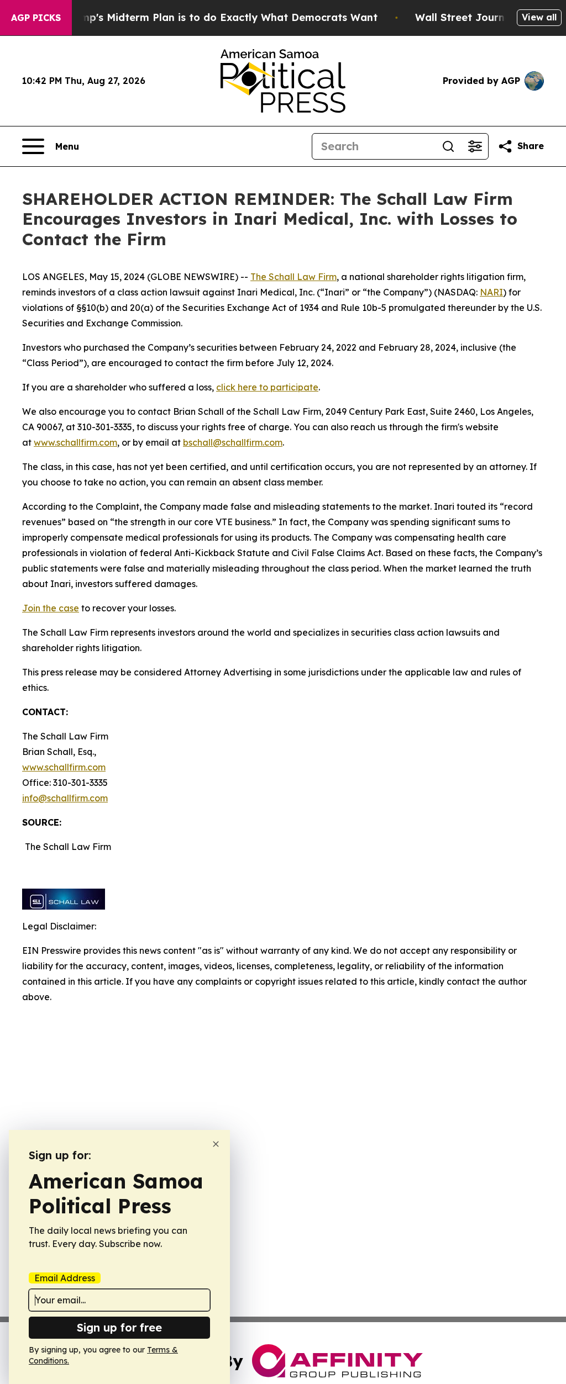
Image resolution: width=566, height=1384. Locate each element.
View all (539, 17)
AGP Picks (36, 17)
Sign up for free (119, 1327)
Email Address (64, 1277)
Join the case (50, 608)
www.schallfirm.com (64, 767)
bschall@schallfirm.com (232, 442)
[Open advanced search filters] (475, 146)
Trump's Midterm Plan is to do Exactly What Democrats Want (221, 17)
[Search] (448, 146)
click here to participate (267, 387)
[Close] (216, 1144)
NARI (491, 292)
